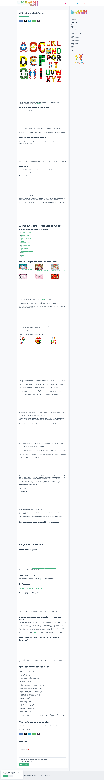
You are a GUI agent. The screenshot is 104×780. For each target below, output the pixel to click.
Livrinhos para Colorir (25, 245)
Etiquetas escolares (25, 239)
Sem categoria (74, 49)
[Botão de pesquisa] (86, 19)
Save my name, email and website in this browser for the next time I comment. (34, 759)
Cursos (72, 30)
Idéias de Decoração (25, 242)
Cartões (23, 233)
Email (37, 745)
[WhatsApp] (34, 21)
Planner (22, 252)
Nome (21, 745)
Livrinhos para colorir (75, 40)
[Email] (38, 21)
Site (52, 745)
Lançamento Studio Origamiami (25, 269)
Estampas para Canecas (26, 238)
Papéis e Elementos (25, 248)
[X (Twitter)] (25, 21)
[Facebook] (21, 21)
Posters (22, 253)
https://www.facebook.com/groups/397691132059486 (30, 588)
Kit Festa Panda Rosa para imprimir (42, 279)
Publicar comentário (24, 764)
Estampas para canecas (76, 33)
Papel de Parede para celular (27, 251)
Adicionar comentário (24, 749)
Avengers (39, 103)
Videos (72, 51)
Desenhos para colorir (25, 236)
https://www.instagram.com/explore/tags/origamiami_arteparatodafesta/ (34, 570)
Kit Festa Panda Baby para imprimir (26, 280)
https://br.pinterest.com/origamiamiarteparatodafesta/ (30, 579)
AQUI (41, 727)
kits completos (35, 632)
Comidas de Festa (25, 235)
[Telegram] (29, 21)
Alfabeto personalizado (24, 16)
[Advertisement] (42, 31)
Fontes (22, 241)
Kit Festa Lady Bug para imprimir (58, 279)
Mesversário (23, 246)
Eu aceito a (26, 761)
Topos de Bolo (24, 256)
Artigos (72, 26)
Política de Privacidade (28, 761)
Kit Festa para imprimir (26, 243)
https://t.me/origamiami (24, 612)
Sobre (35, 775)
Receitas (23, 255)
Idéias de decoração (75, 37)
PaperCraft (23, 249)
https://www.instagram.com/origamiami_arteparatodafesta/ (44, 568)
